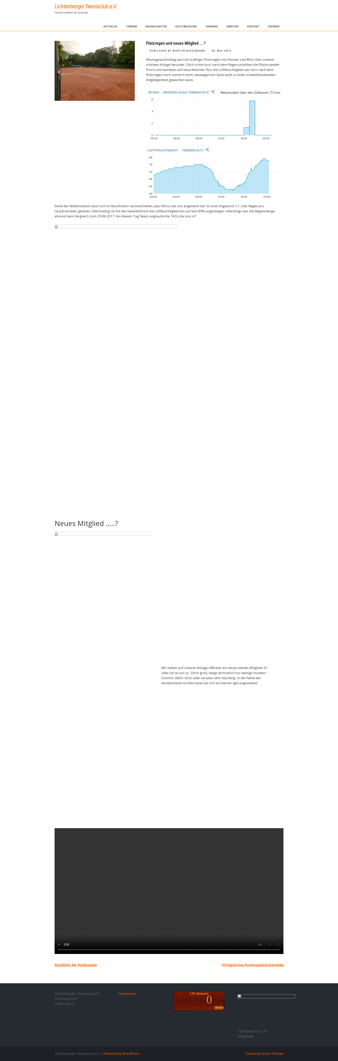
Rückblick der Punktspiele (76, 965)
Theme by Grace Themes (264, 1053)
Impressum (128, 993)
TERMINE (131, 26)
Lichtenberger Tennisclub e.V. (86, 6)
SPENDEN (273, 26)
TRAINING (212, 26)
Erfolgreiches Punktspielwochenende (252, 965)
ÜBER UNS (233, 26)
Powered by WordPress (121, 1053)
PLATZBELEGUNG (186, 26)
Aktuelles (110, 26)
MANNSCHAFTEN (156, 26)
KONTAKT (253, 26)
